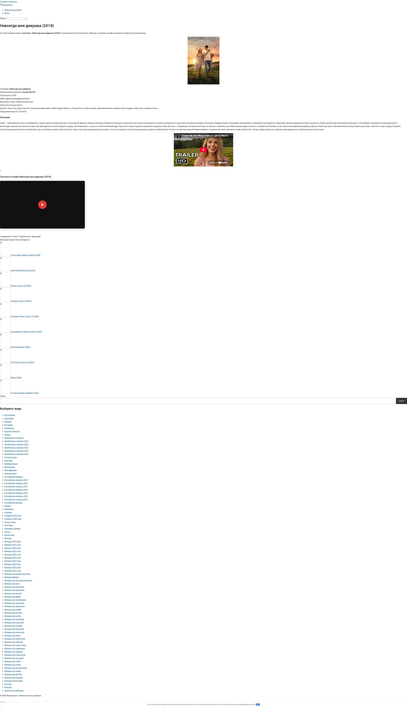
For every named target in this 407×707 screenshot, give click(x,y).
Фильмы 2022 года (12, 554)
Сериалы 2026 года (12, 519)
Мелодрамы (9, 467)
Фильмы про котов (12, 616)
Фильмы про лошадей (14, 622)
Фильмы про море (12, 635)
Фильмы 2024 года (12, 561)
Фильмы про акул (12, 583)
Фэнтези (8, 687)
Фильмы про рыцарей (13, 658)
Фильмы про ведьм (12, 593)
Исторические (10, 457)
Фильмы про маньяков (14, 629)
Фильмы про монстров (14, 632)
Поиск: (3, 18)
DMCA (6, 13)
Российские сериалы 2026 (16, 499)
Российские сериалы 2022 (16, 490)
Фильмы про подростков (15, 645)
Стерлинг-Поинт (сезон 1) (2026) (25, 316)
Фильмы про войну (12, 597)
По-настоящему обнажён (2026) (25, 393)
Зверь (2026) (16, 377)
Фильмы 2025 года (12, 564)
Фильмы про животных (14, 606)
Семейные (9, 509)
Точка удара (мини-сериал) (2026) (25, 255)
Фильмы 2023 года (12, 558)
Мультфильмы (10, 470)
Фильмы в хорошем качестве (17, 574)
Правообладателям (12, 10)
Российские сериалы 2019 (16, 480)
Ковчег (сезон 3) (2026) (21, 286)
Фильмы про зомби (12, 609)
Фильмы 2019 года (12, 545)
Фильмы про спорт (12, 664)
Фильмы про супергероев (15, 668)
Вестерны (8, 425)
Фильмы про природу (13, 652)
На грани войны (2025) (20, 347)
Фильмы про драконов (14, 603)
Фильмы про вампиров (14, 590)
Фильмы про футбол (13, 674)
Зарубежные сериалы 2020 (16, 444)
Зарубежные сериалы (14, 438)
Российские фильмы (13, 502)
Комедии (8, 460)
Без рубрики (9, 415)
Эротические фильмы (14, 690)
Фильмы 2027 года (12, 571)
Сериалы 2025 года (12, 515)
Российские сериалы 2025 (16, 496)
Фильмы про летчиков (14, 619)
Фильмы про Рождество (15, 655)
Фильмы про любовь (13, 626)
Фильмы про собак (12, 661)
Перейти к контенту (8, 1)
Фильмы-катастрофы (13, 681)
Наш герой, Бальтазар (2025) (23, 270)
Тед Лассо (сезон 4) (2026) (22, 362)
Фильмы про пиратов (13, 642)
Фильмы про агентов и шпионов (18, 580)
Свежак (7, 506)
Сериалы (8, 512)
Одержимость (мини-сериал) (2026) (26, 331)
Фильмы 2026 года (12, 567)
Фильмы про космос (13, 613)
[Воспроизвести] (42, 204)
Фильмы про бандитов (14, 587)
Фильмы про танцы (12, 671)
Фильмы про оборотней (14, 639)
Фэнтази (8, 684)
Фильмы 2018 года (12, 541)
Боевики (8, 421)
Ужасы (7, 532)
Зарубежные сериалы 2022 (16, 451)
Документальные (12, 431)
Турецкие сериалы (12, 528)
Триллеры (8, 525)
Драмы (7, 434)
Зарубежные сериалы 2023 (16, 454)
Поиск (3, 396)
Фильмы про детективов (15, 600)
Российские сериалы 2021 (16, 486)
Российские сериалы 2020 (16, 483)
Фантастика (9, 535)
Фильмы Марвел (11, 577)
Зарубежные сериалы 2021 (16, 447)
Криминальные (11, 464)
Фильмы (8, 538)
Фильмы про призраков (14, 648)
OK (258, 704)
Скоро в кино (10, 522)
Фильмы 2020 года (12, 548)
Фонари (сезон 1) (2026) (21, 301)
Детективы (9, 428)
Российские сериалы (13, 477)
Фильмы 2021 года (12, 551)
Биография (9, 418)
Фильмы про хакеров (13, 677)
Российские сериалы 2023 (16, 493)
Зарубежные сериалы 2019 (16, 441)
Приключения (10, 473)
